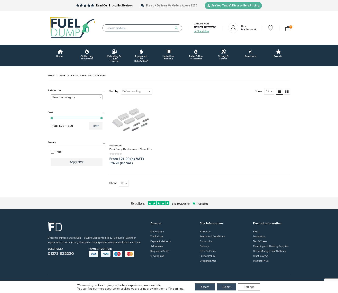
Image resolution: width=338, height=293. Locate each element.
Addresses (156, 246)
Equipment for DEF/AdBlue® (141, 58)
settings (178, 288)
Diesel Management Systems (269, 251)
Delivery (204, 246)
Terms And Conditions (212, 236)
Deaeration (259, 236)
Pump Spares (115, 146)
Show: (258, 91)
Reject (226, 287)
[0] (287, 28)
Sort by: (114, 91)
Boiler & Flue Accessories (195, 57)
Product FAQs (261, 260)
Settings (249, 287)
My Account (157, 231)
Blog (255, 231)
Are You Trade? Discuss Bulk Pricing (235, 5)
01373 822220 (205, 27)
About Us (205, 231)
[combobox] (76, 97)
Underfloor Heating (169, 57)
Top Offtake (260, 241)
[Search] (176, 28)
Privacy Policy (207, 255)
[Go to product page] (130, 120)
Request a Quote (159, 251)
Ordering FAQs (208, 260)
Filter (96, 126)
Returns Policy (208, 251)
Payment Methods (160, 241)
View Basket (157, 255)
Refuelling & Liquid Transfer (114, 58)
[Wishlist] (271, 27)
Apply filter (76, 162)
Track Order (157, 236)
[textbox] (76, 97)
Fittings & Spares (223, 57)
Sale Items (250, 56)
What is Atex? (261, 255)
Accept (204, 287)
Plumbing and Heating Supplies (271, 246)
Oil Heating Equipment (86, 57)
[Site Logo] (72, 27)
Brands (277, 56)
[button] (279, 91)
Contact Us (206, 241)
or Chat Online (201, 31)
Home (59, 56)
